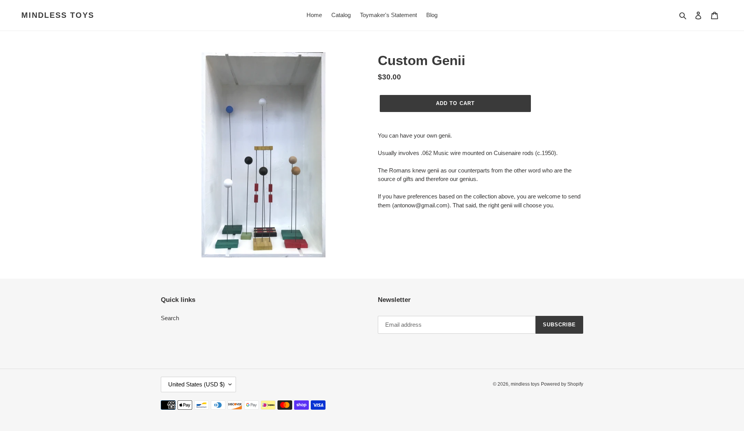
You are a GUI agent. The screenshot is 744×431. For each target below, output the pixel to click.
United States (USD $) (196, 384)
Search (170, 318)
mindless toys (57, 15)
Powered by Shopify (562, 384)
